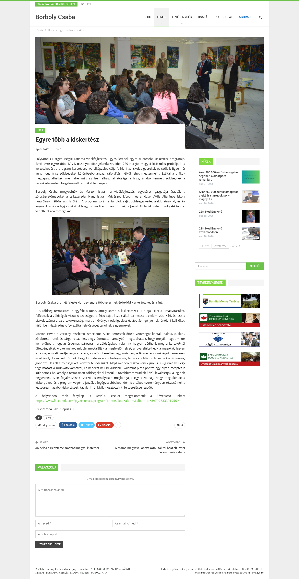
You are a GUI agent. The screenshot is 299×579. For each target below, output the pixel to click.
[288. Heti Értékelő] (251, 216)
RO (82, 4)
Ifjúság (48, 417)
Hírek (161, 17)
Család (204, 17)
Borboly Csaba (55, 17)
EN (89, 4)
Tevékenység (182, 17)
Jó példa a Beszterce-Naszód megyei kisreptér (67, 448)
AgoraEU (245, 17)
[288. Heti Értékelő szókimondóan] (251, 233)
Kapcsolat (224, 17)
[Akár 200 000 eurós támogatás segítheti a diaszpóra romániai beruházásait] (251, 177)
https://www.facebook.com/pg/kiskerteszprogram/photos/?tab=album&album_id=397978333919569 (107, 401)
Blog (147, 17)
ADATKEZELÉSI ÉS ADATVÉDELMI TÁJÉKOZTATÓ (79, 572)
